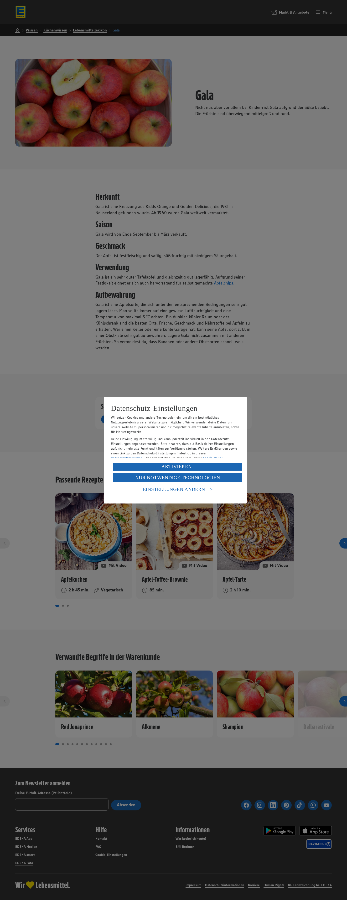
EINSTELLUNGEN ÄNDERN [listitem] (174, 489)
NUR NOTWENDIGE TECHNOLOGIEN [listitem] (177, 477)
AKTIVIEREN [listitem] (176, 466)
